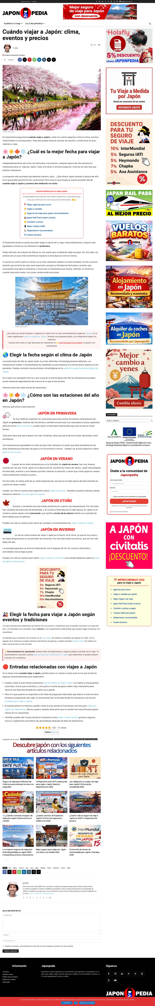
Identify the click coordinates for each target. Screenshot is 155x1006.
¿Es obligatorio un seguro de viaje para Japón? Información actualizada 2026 (83, 784)
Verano (63, 868)
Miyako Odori (78, 641)
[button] (149, 23)
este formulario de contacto (70, 343)
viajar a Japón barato (68, 717)
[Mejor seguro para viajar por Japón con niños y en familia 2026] (51, 836)
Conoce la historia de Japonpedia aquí (41, 893)
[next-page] (7, 860)
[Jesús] (8, 48)
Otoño (49, 868)
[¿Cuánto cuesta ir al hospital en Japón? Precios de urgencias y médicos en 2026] (51, 802)
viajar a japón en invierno (51, 558)
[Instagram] (99, 1)
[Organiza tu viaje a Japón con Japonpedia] (129, 993)
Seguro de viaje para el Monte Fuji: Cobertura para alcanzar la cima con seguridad (18, 784)
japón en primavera (12, 452)
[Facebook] (96, 1)
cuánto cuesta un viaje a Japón (58, 683)
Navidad (43, 868)
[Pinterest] (105, 1)
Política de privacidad (10, 977)
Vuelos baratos (34, 234)
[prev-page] (4, 860)
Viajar (68, 868)
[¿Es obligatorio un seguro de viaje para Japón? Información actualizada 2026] (85, 768)
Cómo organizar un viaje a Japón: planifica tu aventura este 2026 (37, 739)
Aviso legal (6, 982)
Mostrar (55, 732)
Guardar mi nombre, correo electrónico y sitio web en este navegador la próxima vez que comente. (39, 946)
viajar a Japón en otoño (82, 523)
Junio (31, 868)
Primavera (56, 868)
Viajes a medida (34, 209)
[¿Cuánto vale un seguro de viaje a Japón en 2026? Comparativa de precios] (85, 802)
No (76, 1003)
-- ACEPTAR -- (67, 1003)
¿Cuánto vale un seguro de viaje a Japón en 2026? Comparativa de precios (83, 818)
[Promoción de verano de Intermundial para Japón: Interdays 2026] (85, 836)
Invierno (21, 868)
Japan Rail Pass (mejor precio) (41, 217)
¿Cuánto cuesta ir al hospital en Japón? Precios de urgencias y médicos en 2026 (49, 818)
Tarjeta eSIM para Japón (124, 613)
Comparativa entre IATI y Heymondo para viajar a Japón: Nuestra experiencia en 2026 (51, 784)
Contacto (6, 972)
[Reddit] (37, 897)
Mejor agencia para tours (39, 204)
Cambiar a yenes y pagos (124, 608)
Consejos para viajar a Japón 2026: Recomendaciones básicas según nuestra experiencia (76, 739)
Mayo (36, 868)
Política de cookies (9, 979)
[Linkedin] (102, 1)
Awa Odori (46, 638)
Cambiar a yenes (35, 221)
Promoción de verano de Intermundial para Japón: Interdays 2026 (84, 852)
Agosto (15, 868)
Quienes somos (8, 974)
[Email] (49, 60)
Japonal (88, 333)
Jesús (16, 48)
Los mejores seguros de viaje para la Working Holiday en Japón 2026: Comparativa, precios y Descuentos (18, 852)
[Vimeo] (117, 1)
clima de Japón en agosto (32, 494)
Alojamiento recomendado (40, 230)
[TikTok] (108, 1)
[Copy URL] (54, 60)
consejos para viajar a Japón (18, 701)
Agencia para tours (122, 589)
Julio (27, 868)
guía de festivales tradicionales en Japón (51, 655)
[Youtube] (120, 1)
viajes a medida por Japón (35, 336)
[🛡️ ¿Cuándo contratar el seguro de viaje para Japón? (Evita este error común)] (18, 802)
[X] (114, 1)
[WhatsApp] (34, 60)
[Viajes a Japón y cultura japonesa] (25, 12)
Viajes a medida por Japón (125, 594)
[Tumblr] (111, 1)
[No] (152, 1001)
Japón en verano (58, 491)
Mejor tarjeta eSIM (36, 226)
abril (10, 868)
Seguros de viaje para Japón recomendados (48, 213)
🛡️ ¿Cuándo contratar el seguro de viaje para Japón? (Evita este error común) (18, 818)
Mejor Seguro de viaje (123, 599)
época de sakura (24, 426)
